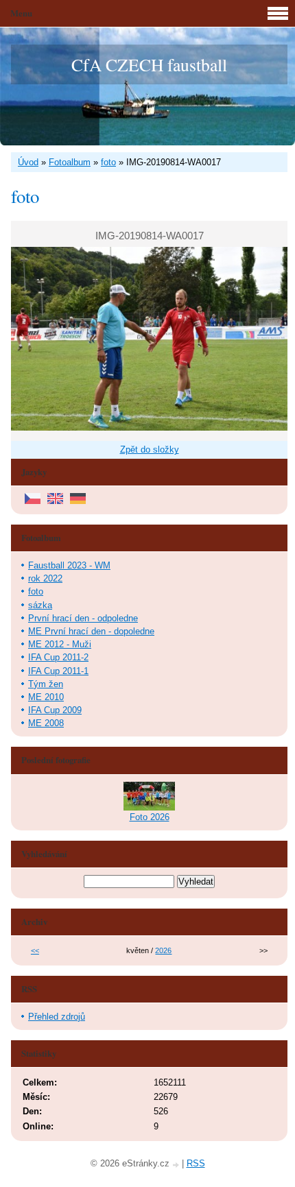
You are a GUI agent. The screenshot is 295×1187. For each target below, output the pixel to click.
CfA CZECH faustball (149, 64)
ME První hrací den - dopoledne (91, 631)
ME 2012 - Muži (59, 644)
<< (35, 950)
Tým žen (45, 684)
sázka (40, 605)
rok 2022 (45, 578)
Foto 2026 (149, 817)
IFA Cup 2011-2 (58, 657)
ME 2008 (46, 723)
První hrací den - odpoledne (83, 618)
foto (108, 162)
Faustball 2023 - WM (69, 565)
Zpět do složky (149, 449)
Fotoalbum (70, 162)
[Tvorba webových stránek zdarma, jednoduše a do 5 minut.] (177, 1165)
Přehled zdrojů (56, 1016)
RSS (196, 1163)
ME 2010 (46, 697)
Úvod (28, 162)
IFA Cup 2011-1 (58, 671)
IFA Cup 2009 (55, 710)
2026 (163, 950)
